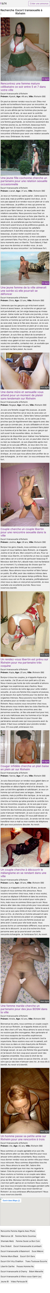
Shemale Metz (7, 1241)
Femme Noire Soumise (25, 1236)
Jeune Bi (5, 1281)
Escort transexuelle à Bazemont (15, 1251)
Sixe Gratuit (6, 1246)
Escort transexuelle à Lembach (28, 1246)
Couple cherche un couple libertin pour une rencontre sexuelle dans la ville (23, 532)
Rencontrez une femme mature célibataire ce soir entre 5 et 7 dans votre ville (23, 87)
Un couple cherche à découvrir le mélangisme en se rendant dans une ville (23, 873)
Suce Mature (37, 1251)
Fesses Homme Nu (25, 1266)
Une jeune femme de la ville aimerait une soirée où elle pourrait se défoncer (23, 291)
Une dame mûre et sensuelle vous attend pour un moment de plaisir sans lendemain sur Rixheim (22, 395)
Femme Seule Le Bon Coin (28, 1241)
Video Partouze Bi (19, 1281)
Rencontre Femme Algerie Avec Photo (18, 1231)
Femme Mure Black (9, 1256)
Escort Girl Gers (27, 1256)
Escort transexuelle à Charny (14, 1271)
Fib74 (3, 3)
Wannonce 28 (7, 1236)
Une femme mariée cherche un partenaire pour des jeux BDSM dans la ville (24, 1009)
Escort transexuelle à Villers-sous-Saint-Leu (21, 1276)
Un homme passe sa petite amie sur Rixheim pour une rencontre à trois (23, 1137)
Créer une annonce (39, 3)
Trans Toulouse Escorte (36, 1261)
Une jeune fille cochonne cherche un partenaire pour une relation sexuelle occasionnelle (24, 181)
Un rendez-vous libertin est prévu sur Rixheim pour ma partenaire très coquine (24, 662)
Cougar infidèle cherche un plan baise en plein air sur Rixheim (25, 767)
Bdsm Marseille (36, 1271)
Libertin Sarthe (7, 1266)
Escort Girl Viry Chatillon (12, 1261)
